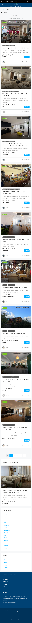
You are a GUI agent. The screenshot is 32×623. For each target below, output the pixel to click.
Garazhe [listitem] (6, 538)
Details (27, 57)
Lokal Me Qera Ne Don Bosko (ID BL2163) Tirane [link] (15, 48)
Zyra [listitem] (5, 515)
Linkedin (25, 609)
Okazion (19, 68)
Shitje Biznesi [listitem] (7, 531)
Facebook (9, 609)
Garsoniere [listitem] (7, 528)
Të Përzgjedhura (25, 22)
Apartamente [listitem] (7, 513)
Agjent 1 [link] (7, 111)
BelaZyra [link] (7, 445)
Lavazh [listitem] (6, 541)
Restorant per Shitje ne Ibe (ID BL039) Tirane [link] (14, 287)
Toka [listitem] (5, 533)
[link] (16, 31)
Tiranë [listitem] (5, 558)
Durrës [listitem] (5, 560)
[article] (16, 485)
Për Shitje (9, 189)
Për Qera (19, 22)
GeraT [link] (7, 62)
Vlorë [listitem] (5, 563)
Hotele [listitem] (5, 536)
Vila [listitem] (5, 521)
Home (4, 9)
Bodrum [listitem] (6, 543)
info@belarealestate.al (10, 600)
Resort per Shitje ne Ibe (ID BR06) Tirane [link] (13, 333)
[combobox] (18, 18)
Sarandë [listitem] (6, 566)
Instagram (17, 609)
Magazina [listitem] (6, 523)
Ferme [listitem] (5, 546)
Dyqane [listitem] (6, 518)
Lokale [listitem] (5, 526)
